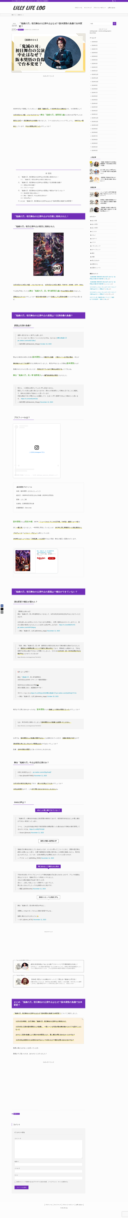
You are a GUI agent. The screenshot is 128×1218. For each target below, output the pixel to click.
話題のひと (20, 29)
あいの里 (94, 220)
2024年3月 (95, 107)
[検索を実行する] (114, 23)
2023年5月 (95, 143)
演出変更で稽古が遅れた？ (31, 193)
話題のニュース (96, 267)
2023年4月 (95, 147)
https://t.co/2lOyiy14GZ (38, 693)
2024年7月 (95, 92)
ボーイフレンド (96, 249)
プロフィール (48, 1204)
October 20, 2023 (52, 696)
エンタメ (94, 231)
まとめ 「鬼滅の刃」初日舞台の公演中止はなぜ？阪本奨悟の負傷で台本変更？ (46, 201)
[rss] (113, 1)
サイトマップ (57, 1204)
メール (17, 1168)
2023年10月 (95, 125)
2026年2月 (95, 45)
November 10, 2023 (46, 402)
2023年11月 (95, 121)
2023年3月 (95, 150)
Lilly (106, 278)
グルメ (94, 235)
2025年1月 (95, 70)
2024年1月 (95, 114)
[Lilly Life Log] (29, 7)
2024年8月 (95, 89)
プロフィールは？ (29, 187)
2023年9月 (95, 128)
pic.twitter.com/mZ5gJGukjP (42, 772)
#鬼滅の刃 (25, 677)
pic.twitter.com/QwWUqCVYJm (66, 693)
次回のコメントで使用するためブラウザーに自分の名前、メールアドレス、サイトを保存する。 (42, 1181)
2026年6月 (95, 41)
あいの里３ (95, 227)
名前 (17, 1161)
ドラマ (94, 242)
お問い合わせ (79, 1204)
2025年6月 (95, 52)
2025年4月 (95, 60)
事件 (93, 253)
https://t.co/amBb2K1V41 (67, 625)
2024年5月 (95, 99)
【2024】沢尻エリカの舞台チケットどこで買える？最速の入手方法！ (54, 979)
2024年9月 (95, 85)
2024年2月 (95, 110)
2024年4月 (95, 103)
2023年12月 (95, 118)
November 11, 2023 (53, 631)
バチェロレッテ (96, 246)
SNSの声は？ (28, 198)
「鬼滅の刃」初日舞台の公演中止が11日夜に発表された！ (39, 177)
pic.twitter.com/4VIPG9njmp (27, 627)
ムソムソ (107, 284)
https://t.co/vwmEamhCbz (29, 399)
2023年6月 (95, 139)
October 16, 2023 (45, 344)
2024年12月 (95, 74)
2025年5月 (95, 56)
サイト (16, 1175)
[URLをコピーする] (2, 612)
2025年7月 (95, 49)
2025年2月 (95, 67)
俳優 (93, 256)
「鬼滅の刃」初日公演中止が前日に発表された (37, 179)
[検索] (115, 1)
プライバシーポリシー (68, 1204)
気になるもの (95, 260)
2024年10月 (95, 81)
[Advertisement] (48, 89)
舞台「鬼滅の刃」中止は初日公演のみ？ (35, 195)
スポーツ (94, 238)
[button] (2, 605)
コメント (18, 1138)
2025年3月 (95, 63)
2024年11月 (95, 78)
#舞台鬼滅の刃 (62, 338)
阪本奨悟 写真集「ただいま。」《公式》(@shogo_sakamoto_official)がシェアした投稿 (38, 475)
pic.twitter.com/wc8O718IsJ (27, 340)
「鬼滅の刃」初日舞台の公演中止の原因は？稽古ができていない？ (42, 190)
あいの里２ (95, 224)
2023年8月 (95, 132)
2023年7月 (95, 136)
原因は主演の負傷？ (30, 185)
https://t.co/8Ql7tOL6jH (36, 829)
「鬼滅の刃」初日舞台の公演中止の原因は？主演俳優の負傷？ (41, 182)
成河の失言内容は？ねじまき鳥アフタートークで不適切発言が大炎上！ (54, 964)
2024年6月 (95, 96)
